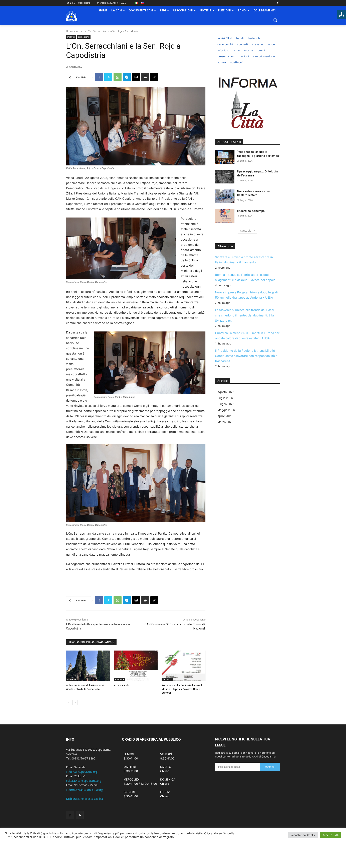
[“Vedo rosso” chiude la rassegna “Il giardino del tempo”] (224, 157)
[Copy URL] (154, 77)
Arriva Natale (121, 685)
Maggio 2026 (226, 410)
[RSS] (80, 815)
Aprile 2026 (224, 416)
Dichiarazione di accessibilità (84, 799)
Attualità (71, 679)
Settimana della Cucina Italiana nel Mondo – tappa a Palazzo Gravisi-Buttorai (182, 689)
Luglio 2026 (225, 398)
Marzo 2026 (225, 422)
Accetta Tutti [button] (331, 835)
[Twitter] (108, 77)
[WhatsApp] (118, 77)
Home (69, 31)
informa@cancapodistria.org (84, 790)
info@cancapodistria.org (82, 772)
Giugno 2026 (225, 404)
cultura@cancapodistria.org (83, 781)
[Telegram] (127, 77)
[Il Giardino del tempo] (224, 216)
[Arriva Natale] (136, 666)
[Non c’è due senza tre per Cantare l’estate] (224, 196)
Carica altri (246, 230)
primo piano (83, 36)
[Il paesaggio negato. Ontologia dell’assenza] (224, 176)
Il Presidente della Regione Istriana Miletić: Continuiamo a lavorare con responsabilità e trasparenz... (246, 356)
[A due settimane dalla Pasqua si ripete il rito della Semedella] (88, 666)
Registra (270, 766)
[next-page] (74, 702)
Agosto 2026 (225, 392)
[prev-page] (68, 702)
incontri (80, 31)
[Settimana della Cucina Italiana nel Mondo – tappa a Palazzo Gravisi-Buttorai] (183, 666)
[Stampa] (145, 77)
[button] (275, 20)
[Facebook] (277, 3)
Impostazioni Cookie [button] (303, 835)
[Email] (136, 77)
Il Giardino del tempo (251, 211)
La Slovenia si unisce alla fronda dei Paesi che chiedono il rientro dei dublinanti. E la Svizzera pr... (244, 315)
